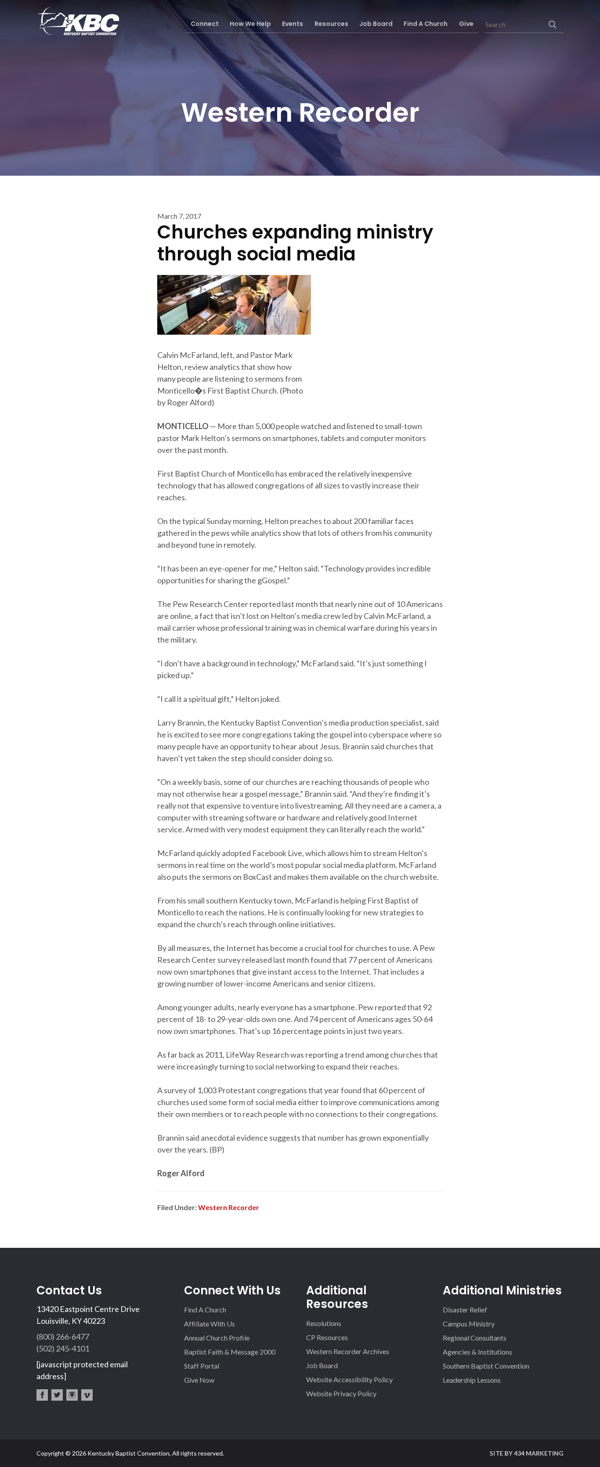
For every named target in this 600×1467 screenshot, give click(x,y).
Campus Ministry (469, 1323)
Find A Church (205, 1309)
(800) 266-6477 (62, 1336)
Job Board (322, 1365)
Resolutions (323, 1323)
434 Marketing (539, 1453)
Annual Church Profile (216, 1337)
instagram (72, 1395)
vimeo (87, 1395)
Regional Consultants (474, 1337)
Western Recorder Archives (347, 1351)
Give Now (199, 1380)
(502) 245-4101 (62, 1348)
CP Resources (327, 1337)
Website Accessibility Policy (349, 1379)
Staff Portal (201, 1366)
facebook (42, 1395)
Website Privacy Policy (341, 1393)
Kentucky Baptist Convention (77, 21)
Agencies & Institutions (477, 1352)
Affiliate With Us (209, 1323)
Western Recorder (228, 1207)
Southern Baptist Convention (486, 1366)
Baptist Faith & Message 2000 (229, 1352)
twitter (57, 1395)
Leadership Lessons (472, 1380)
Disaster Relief (465, 1309)
